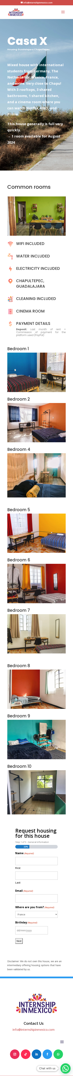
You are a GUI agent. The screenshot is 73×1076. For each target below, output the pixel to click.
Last (18, 882)
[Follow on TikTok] (25, 1054)
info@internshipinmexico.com (34, 1029)
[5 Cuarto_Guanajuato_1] (36, 552)
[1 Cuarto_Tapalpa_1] (36, 391)
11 (46, 232)
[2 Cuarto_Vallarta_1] (36, 441)
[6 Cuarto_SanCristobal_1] (36, 602)
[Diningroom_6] (36, 234)
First (18, 868)
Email (24, 891)
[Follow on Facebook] (47, 1054)
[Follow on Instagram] (15, 1054)
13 (52, 232)
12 (49, 232)
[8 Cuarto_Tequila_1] (36, 708)
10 (43, 232)
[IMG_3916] (36, 758)
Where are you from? (34, 907)
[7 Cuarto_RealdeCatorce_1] (36, 652)
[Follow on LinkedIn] (36, 1054)
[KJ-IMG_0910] (36, 496)
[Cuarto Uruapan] (36, 813)
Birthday (26, 922)
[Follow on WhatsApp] (58, 1054)
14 (55, 232)
